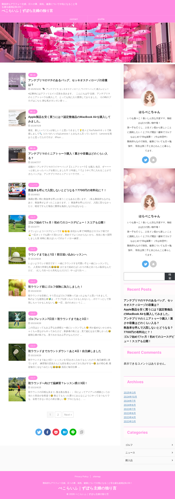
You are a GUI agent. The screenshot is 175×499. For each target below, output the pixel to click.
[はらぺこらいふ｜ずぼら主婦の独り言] (64, 432)
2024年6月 (130, 404)
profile (101, 19)
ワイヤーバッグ (88, 89)
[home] (153, 159)
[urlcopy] (81, 432)
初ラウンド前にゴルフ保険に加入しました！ (55, 286)
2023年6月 (130, 413)
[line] (73, 432)
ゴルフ (129, 444)
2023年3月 (130, 421)
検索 (170, 276)
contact (74, 19)
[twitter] (38, 432)
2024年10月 (130, 396)
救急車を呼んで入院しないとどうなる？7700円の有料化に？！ (67, 190)
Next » (68, 414)
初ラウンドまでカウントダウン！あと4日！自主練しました (64, 351)
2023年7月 (130, 409)
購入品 (129, 460)
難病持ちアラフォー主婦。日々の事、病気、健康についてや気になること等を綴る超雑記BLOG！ (87, 483)
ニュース (130, 452)
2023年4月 (130, 417)
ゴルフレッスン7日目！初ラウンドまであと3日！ (58, 319)
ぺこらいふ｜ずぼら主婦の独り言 (27, 11)
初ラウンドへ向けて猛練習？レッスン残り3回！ (58, 383)
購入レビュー (102, 89)
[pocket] (55, 432)
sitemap (96, 476)
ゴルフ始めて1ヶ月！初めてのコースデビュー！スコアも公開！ (67, 222)
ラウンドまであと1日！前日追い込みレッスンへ (57, 254)
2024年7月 (130, 400)
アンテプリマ (52, 89)
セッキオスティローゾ (69, 89)
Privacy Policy (82, 476)
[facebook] (47, 432)
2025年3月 (130, 392)
